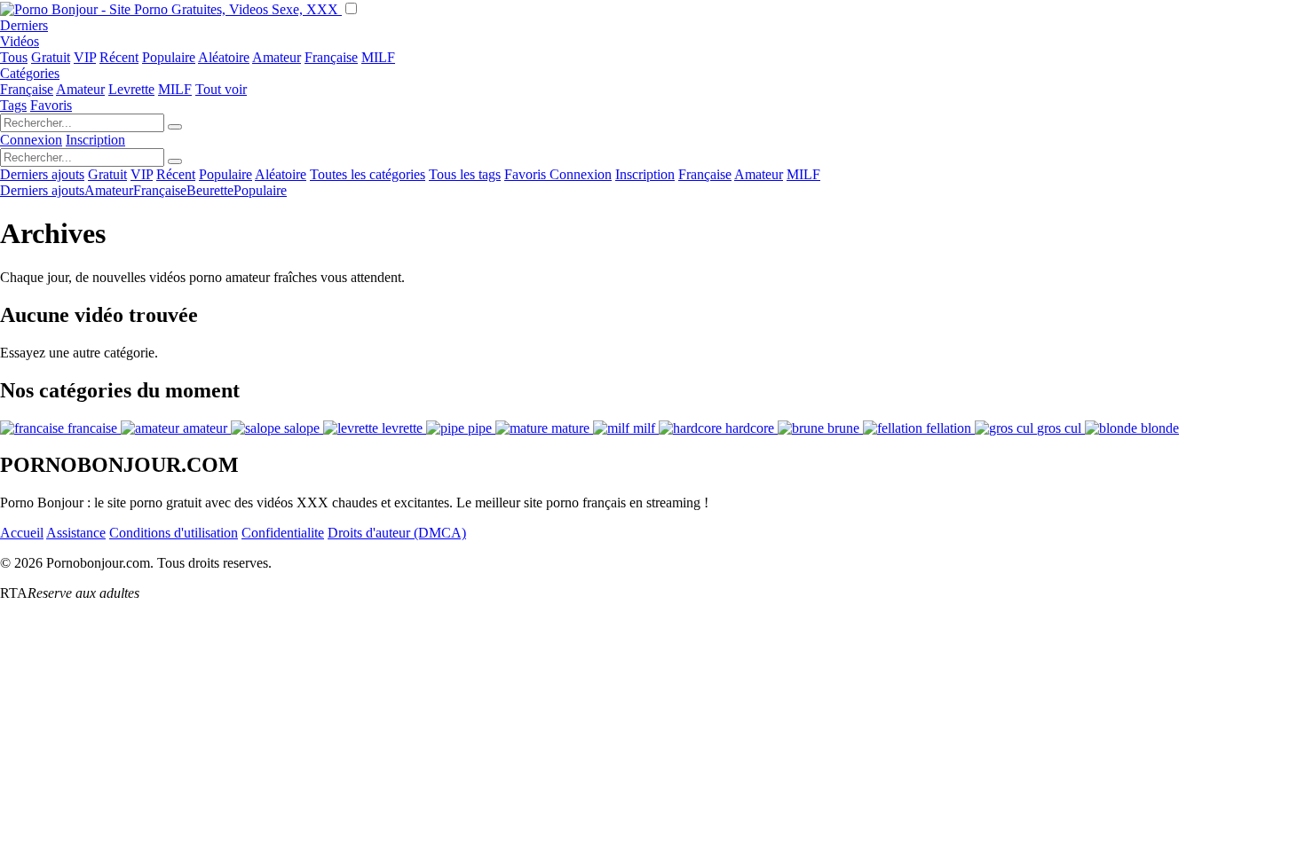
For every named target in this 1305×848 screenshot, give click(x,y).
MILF (378, 57)
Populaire (168, 57)
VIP (85, 57)
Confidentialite (282, 532)
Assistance (76, 532)
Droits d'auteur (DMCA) (397, 532)
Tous (14, 57)
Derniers (24, 25)
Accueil (22, 532)
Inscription (95, 139)
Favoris (51, 105)
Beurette (209, 190)
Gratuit (50, 57)
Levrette (131, 89)
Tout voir (221, 89)
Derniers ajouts (42, 174)
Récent (118, 57)
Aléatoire (223, 57)
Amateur (276, 57)
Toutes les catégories (367, 174)
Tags (13, 105)
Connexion (31, 139)
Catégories (29, 73)
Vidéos (19, 41)
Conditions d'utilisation (173, 532)
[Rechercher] (175, 127)
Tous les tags (465, 174)
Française (331, 57)
